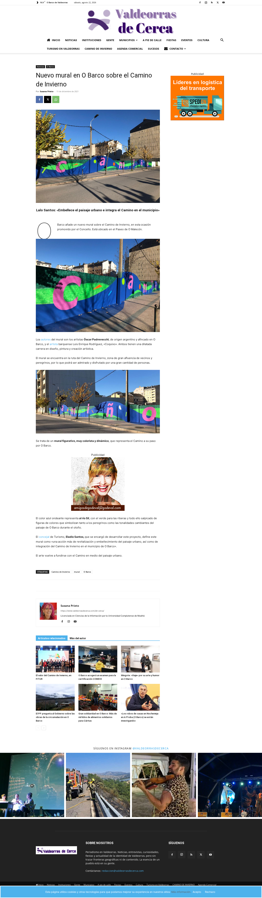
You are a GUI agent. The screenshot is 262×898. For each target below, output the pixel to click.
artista (54, 344)
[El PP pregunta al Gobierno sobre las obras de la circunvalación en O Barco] (55, 697)
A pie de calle (152, 40)
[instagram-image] (32, 785)
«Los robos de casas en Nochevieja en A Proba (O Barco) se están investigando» (139, 717)
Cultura (203, 40)
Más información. (181, 891)
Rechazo (210, 891)
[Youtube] (223, 2)
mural (77, 571)
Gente (110, 40)
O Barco (50, 66)
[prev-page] (38, 728)
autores (46, 339)
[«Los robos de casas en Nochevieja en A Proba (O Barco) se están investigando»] (140, 697)
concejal (44, 536)
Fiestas (171, 40)
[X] (217, 2)
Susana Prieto (46, 91)
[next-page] (44, 728)
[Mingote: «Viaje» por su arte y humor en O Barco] (140, 659)
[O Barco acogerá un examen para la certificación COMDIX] (97, 659)
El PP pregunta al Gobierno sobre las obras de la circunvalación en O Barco (55, 717)
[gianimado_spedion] (197, 119)
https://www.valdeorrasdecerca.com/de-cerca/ (82, 611)
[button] (222, 40)
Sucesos (153, 48)
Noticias (71, 40)
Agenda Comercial (130, 48)
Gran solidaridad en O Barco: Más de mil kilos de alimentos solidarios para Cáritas (97, 717)
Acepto (197, 891)
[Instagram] (206, 2)
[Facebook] (200, 2)
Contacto (176, 48)
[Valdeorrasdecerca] (131, 20)
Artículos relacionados (51, 638)
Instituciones (91, 40)
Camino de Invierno (61, 571)
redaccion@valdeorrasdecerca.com (123, 870)
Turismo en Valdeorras (63, 48)
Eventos (186, 40)
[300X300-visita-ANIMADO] (98, 513)
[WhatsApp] (55, 99)
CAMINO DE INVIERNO (98, 48)
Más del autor (78, 638)
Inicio (56, 40)
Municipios (127, 40)
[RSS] (211, 2)
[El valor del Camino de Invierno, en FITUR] (55, 659)
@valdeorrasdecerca (151, 748)
